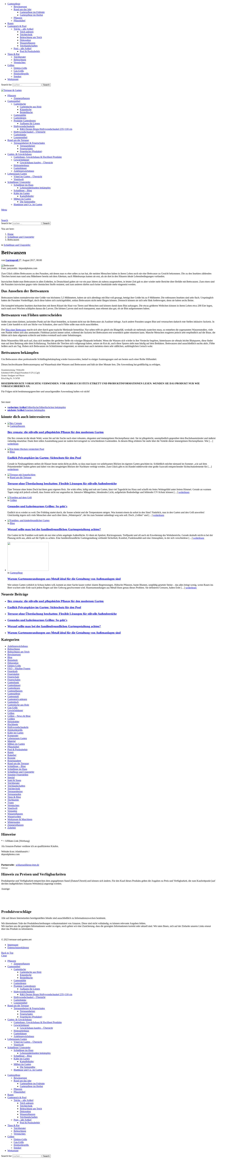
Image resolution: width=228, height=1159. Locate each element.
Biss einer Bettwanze (16, 329)
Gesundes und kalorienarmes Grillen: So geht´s (37, 506)
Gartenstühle (20, 115)
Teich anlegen (27, 31)
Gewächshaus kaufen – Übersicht (36, 162)
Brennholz (12, 660)
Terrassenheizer (27, 145)
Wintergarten (13, 822)
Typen (10, 802)
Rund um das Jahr (22, 9)
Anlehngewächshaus (24, 171)
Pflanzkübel (19, 20)
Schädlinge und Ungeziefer (20, 772)
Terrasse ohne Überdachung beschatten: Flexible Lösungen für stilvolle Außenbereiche (62, 483)
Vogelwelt (19, 179)
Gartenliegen (20, 118)
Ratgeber (11, 755)
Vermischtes (19, 62)
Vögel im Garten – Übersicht (28, 176)
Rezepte (11, 758)
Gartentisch (13, 702)
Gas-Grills (19, 71)
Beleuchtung (20, 59)
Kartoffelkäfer (27, 196)
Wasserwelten (14, 816)
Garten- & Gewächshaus (19, 154)
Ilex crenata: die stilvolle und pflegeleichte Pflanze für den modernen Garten (55, 432)
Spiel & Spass (14, 780)
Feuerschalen (26, 148)
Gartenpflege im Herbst (31, 15)
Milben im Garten (22, 199)
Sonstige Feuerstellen (17, 774)
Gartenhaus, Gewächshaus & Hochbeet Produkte (38, 157)
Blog (12, 452)
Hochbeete (12, 724)
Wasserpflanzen (27, 43)
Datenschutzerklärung (18, 947)
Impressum (12, 944)
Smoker (17, 76)
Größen (11, 718)
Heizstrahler (13, 721)
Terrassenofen (14, 794)
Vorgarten (12, 811)
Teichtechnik (26, 34)
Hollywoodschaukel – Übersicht (29, 132)
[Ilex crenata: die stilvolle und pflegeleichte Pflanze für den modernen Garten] (111, 423)
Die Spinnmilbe (27, 201)
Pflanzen (18, 17)
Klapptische (25, 109)
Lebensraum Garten (17, 173)
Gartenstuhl (13, 696)
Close (4, 955)
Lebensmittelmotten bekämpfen (35, 187)
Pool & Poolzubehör (30, 51)
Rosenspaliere (14, 760)
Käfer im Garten (22, 193)
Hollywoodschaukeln (24, 126)
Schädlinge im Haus (23, 185)
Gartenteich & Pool (16, 26)
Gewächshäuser (21, 159)
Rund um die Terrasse (18, 140)
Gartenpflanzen (17, 426)
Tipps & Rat (13, 54)
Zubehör (11, 827)
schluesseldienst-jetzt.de (27, 865)
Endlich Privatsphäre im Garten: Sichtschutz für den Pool (44, 457)
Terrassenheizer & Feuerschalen (29, 143)
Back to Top (7, 953)
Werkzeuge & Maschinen (19, 819)
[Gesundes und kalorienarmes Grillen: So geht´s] (111, 497)
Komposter (12, 735)
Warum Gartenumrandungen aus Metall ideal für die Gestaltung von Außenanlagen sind (64, 578)
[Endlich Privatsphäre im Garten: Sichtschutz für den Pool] (111, 449)
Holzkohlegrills (21, 73)
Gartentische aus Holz (30, 106)
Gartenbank (13, 682)
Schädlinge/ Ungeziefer (18, 182)
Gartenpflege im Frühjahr (32, 12)
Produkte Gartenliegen (25, 120)
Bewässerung (20, 6)
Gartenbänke (20, 134)
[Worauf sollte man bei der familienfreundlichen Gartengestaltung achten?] (111, 520)
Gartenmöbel (13, 101)
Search (46, 85)
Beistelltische (26, 112)
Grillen (10, 65)
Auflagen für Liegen (30, 123)
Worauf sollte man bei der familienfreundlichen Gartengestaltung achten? (54, 529)
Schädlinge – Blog (23, 190)
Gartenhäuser (20, 168)
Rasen (10, 23)
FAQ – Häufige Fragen (18, 668)
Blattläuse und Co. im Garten (28, 204)
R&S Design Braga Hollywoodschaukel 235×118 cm (46, 129)
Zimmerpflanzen (22, 98)
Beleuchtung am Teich (31, 37)
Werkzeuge (12, 79)
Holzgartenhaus (21, 165)
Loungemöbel (20, 137)
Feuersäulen (13, 674)
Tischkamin (13, 799)
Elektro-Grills (20, 68)
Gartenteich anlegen (17, 699)
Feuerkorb (12, 671)
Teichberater (20, 57)
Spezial (11, 777)
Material (11, 741)
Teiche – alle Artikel (23, 29)
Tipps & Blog (14, 797)
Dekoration (25, 40)
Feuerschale (13, 677)
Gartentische (20, 104)
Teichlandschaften (29, 45)
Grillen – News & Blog (18, 716)
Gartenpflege (13, 3)
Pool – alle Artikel (22, 48)
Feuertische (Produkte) (31, 151)
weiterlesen (12, 443)
